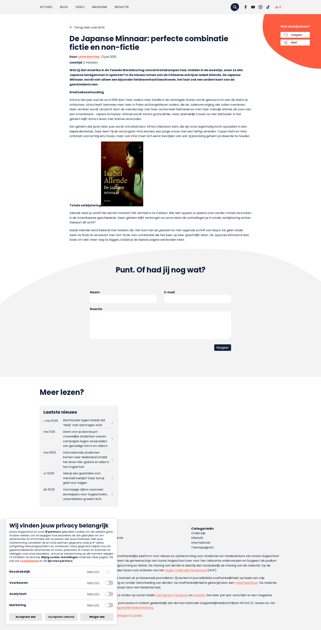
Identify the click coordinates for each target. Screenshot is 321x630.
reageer (297, 35)
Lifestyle (197, 538)
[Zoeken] (234, 7)
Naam (95, 292)
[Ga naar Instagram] (260, 7)
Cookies (136, 615)
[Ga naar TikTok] (268, 7)
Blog (64, 7)
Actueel (46, 7)
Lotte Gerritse (88, 57)
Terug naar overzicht (89, 27)
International (200, 542)
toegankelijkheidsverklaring (133, 607)
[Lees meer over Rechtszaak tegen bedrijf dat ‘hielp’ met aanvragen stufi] (78, 422)
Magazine (99, 7)
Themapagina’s (202, 547)
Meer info (93, 572)
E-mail (169, 292)
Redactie (122, 7)
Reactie (96, 309)
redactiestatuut (246, 583)
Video (80, 7)
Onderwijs (198, 533)
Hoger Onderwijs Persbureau (186, 570)
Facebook (181, 595)
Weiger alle (97, 617)
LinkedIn (199, 595)
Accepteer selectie (61, 617)
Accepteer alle (26, 617)
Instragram (164, 595)
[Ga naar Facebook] (245, 7)
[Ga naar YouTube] (253, 7)
